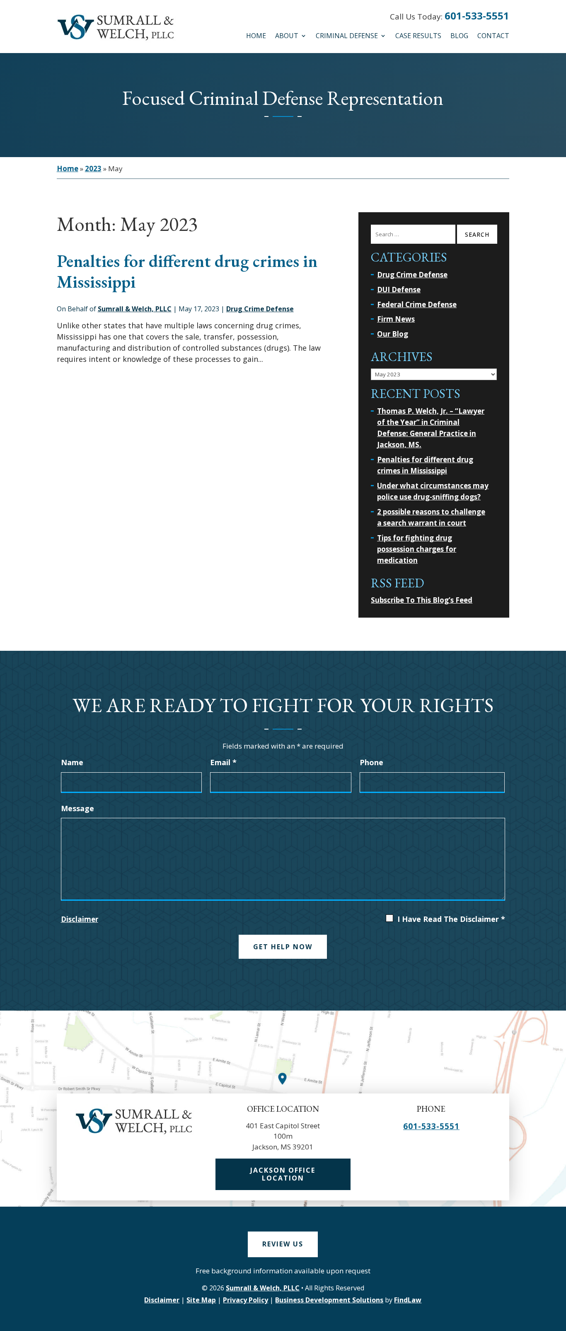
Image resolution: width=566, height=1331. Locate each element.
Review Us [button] (282, 1244)
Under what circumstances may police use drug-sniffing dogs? (433, 491)
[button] (556, 1320)
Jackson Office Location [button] (282, 1174)
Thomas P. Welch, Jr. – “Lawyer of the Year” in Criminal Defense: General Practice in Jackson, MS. (430, 428)
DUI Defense (399, 289)
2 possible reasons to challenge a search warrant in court (431, 517)
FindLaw (407, 1299)
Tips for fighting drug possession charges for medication (416, 549)
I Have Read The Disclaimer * (451, 919)
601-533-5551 (477, 15)
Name (72, 762)
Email (223, 762)
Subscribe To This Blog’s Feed (421, 600)
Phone (371, 762)
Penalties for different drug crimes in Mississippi (187, 271)
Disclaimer (79, 919)
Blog (459, 36)
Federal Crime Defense (417, 304)
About (286, 36)
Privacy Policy (245, 1299)
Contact (493, 36)
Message (77, 808)
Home (256, 36)
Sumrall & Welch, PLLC (135, 308)
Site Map (201, 1299)
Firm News (396, 319)
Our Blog (392, 334)
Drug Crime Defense (260, 308)
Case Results (418, 36)
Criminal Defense (347, 36)
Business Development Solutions (329, 1299)
